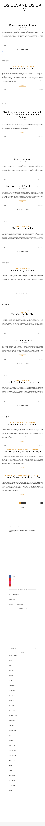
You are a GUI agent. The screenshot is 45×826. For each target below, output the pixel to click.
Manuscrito (25, 449)
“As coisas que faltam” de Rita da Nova (22, 451)
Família (10, 717)
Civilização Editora (12, 685)
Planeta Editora (12, 762)
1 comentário (40, 89)
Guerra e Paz (11, 725)
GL (9, 722)
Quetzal (10, 770)
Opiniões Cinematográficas (32, 310)
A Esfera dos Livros (13, 655)
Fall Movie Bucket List (22, 314)
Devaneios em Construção (22, 24)
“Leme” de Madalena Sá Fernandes (22, 477)
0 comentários (40, 45)
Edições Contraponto (13, 702)
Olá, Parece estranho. (22, 228)
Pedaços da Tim (30, 22)
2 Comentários (40, 179)
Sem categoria (12, 780)
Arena (10, 665)
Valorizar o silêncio (22, 339)
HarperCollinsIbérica (13, 727)
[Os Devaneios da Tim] (4, 17)
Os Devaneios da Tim (22, 7)
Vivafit (10, 790)
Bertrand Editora (12, 667)
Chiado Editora (12, 682)
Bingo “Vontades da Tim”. (22, 68)
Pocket (10, 765)
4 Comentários (40, 471)
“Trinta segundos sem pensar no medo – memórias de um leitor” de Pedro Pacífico (22, 114)
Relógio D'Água (12, 775)
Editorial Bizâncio (12, 710)
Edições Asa (11, 700)
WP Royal (9, 823)
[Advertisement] (22, 804)
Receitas (11, 772)
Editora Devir (11, 707)
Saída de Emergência (13, 777)
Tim (5, 45)
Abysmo (10, 660)
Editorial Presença (11, 449)
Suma (10, 782)
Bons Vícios (11, 672)
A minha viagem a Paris (22, 270)
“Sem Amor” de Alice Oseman (22, 424)
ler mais (22, 41)
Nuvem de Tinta (12, 745)
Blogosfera (11, 670)
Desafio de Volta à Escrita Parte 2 (22, 382)
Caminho (11, 680)
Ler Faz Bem (22, 110)
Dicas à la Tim (23, 22)
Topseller (11, 787)
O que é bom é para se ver (19, 310)
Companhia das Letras (10, 475)
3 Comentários (40, 445)
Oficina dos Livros (12, 750)
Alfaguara (11, 662)
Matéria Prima (12, 742)
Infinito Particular (14, 110)
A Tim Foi (11, 657)
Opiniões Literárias (30, 110)
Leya (10, 735)
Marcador (11, 740)
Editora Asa (11, 705)
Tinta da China (12, 785)
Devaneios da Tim (15, 22)
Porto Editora (11, 767)
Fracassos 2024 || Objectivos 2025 (22, 185)
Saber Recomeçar (6, 60)
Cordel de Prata (12, 690)
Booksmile (11, 675)
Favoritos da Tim (12, 720)
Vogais (10, 792)
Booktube (11, 677)
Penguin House (36, 475)
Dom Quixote (11, 697)
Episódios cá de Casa (13, 715)
